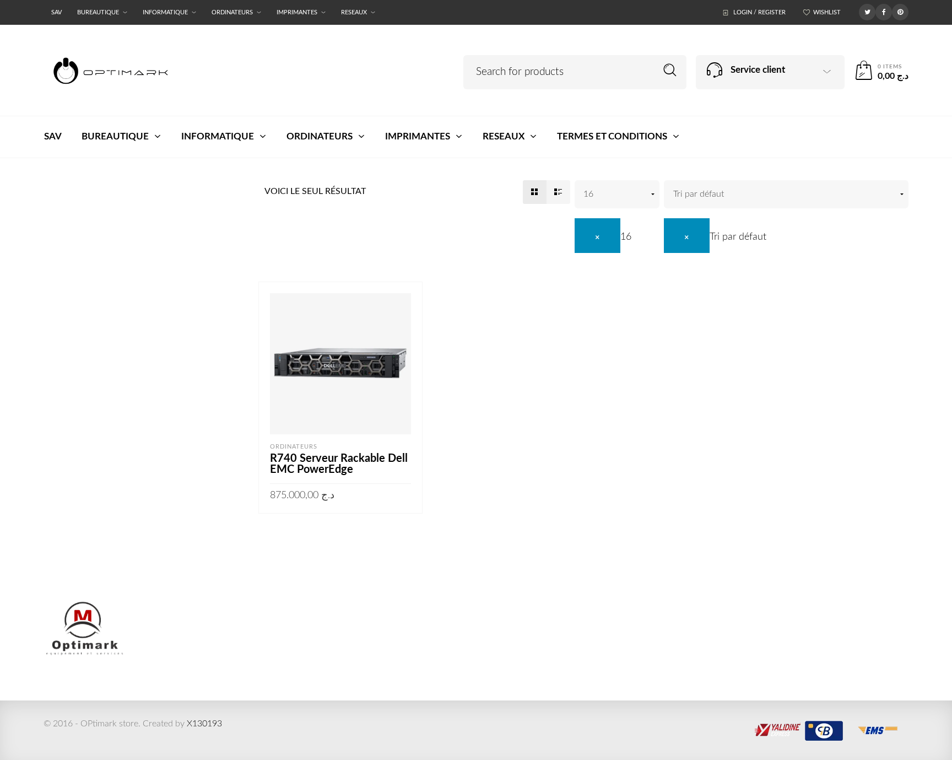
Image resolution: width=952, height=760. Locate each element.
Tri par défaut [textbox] (738, 237)
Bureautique (98, 12)
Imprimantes (297, 12)
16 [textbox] (625, 237)
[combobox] (603, 237)
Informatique (165, 12)
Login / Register (759, 12)
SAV (56, 12)
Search (670, 70)
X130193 (204, 723)
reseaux (354, 12)
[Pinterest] (900, 12)
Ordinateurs (232, 12)
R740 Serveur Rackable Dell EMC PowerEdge (339, 464)
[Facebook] (883, 12)
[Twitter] (867, 12)
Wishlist (827, 12)
